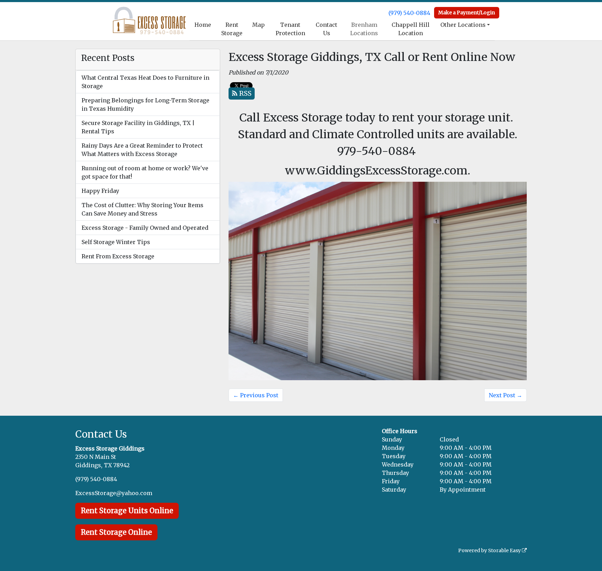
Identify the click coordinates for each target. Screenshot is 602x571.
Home (202, 24)
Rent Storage (231, 29)
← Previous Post (255, 395)
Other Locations (463, 24)
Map (258, 24)
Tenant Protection (290, 29)
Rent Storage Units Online (127, 510)
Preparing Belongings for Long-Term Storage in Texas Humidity (145, 104)
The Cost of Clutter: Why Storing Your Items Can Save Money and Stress (142, 209)
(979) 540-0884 (409, 12)
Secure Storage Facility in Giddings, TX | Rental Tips (138, 127)
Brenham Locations (364, 29)
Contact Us (326, 29)
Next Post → (505, 395)
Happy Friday (100, 190)
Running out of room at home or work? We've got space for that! (145, 172)
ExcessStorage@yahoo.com (113, 493)
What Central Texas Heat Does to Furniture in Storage (145, 81)
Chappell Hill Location (411, 29)
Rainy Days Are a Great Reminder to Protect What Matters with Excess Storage (142, 149)
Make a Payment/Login (466, 12)
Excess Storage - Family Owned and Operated (145, 227)
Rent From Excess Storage (118, 256)
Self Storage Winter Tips (116, 241)
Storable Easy (505, 550)
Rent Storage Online (116, 532)
